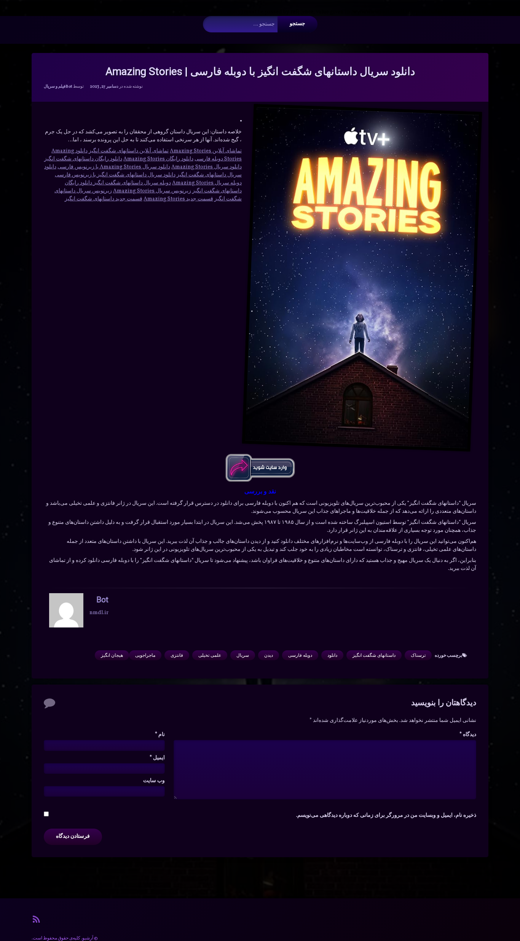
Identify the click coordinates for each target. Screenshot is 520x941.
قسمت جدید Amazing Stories (178, 199)
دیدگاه (467, 734)
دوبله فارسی (300, 655)
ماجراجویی (145, 655)
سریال (242, 655)
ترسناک (418, 655)
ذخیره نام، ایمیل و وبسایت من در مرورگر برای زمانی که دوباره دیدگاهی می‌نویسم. (386, 815)
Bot (68, 87)
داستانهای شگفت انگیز (374, 655)
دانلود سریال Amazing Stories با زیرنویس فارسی (113, 167)
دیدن (268, 655)
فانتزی (177, 655)
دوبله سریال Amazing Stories (207, 183)
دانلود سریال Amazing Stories (206, 167)
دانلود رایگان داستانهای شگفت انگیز (83, 159)
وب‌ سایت (154, 780)
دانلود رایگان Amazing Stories (158, 159)
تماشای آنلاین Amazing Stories (206, 151)
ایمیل (157, 758)
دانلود (332, 655)
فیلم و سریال (54, 87)
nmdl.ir (98, 612)
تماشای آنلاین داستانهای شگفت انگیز (129, 151)
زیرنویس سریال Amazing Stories (152, 191)
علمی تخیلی (209, 655)
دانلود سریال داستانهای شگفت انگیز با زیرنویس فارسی (115, 175)
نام (160, 734)
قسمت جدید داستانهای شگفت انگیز (103, 199)
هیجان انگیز (112, 655)
